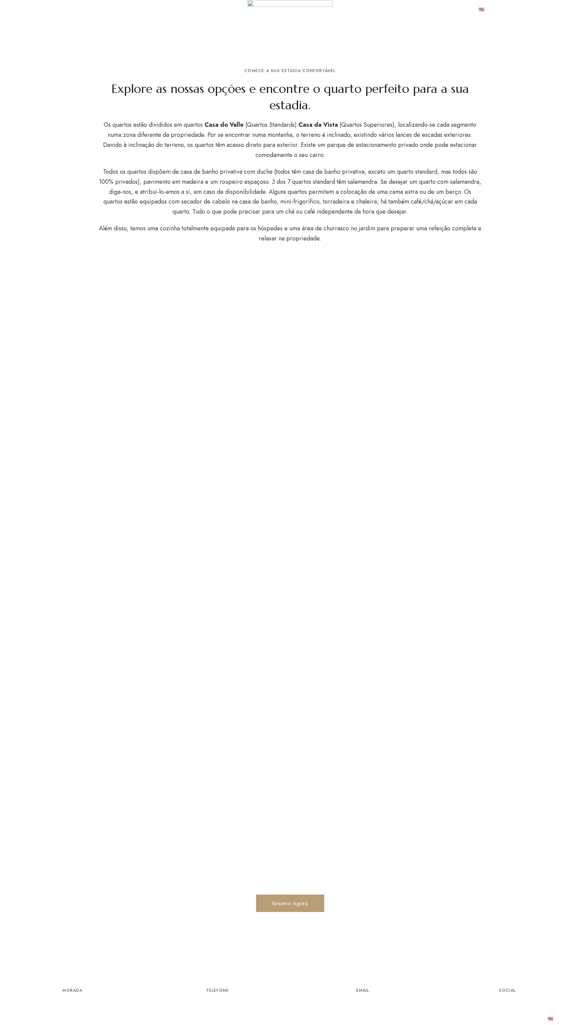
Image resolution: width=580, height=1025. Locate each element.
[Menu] (6, 8)
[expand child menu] (85, 23)
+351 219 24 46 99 (217, 1005)
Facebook (507, 1003)
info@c (343, 1005)
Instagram (495, 1003)
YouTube (520, 1003)
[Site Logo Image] (290, 14)
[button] (459, 27)
